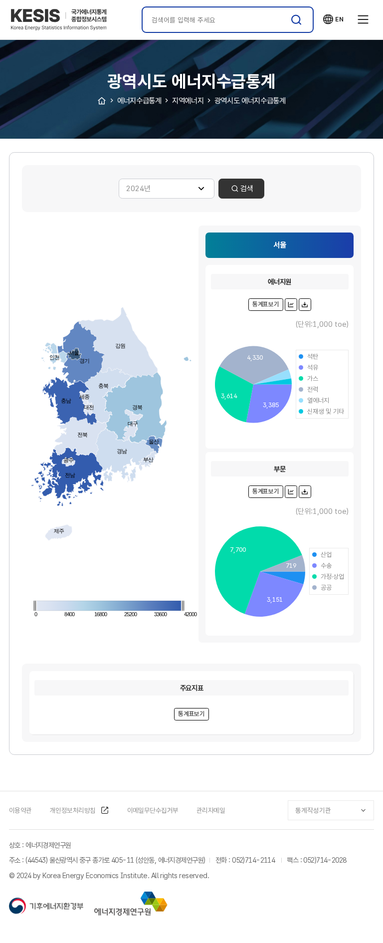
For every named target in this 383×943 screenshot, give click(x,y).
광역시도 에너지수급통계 (250, 100)
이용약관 (20, 810)
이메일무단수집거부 (153, 810)
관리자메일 (210, 810)
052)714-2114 (253, 860)
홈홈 (101, 100)
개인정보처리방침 (73, 810)
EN (333, 19)
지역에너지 (187, 100)
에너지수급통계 (139, 100)
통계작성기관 (313, 810)
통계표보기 (265, 304)
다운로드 (305, 304)
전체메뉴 (363, 20)
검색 (296, 19)
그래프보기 (291, 304)
